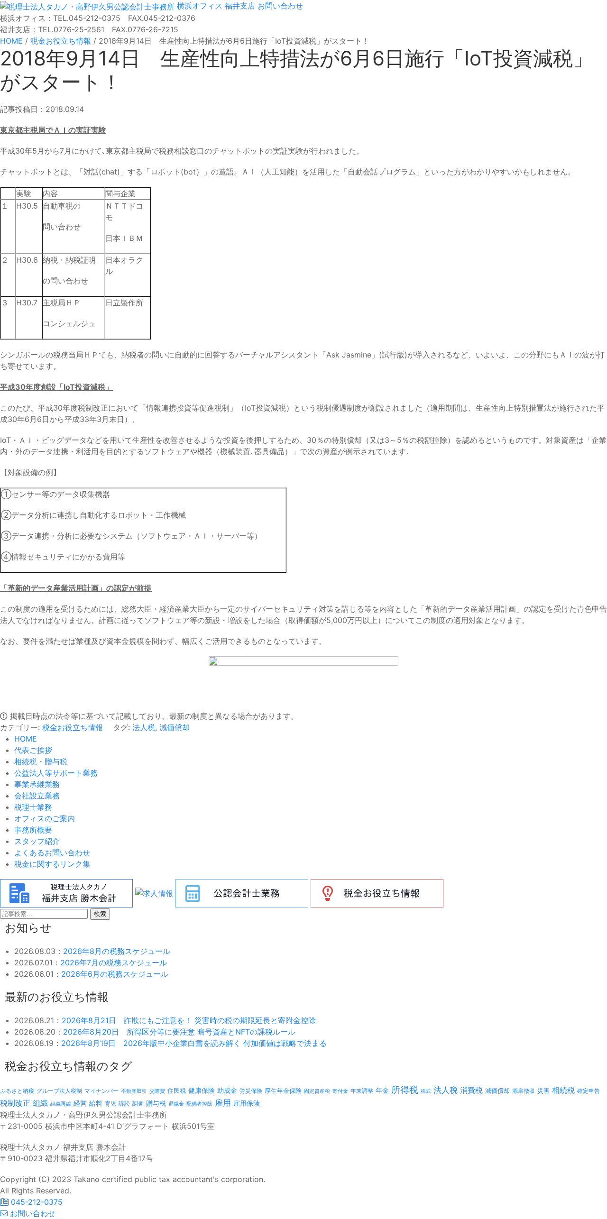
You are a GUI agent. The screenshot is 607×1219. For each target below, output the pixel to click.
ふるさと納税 (17, 1090)
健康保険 (201, 1090)
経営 (80, 1103)
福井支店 (238, 5)
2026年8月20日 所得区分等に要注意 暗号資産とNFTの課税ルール (179, 1031)
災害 (543, 1090)
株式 (426, 1091)
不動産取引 (134, 1091)
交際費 (157, 1091)
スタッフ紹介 (37, 841)
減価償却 (174, 727)
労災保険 (250, 1090)
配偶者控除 (199, 1104)
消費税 (471, 1090)
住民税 (176, 1090)
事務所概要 (33, 829)
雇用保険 (246, 1103)
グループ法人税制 (59, 1091)
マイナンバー (101, 1090)
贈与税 (156, 1103)
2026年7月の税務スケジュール (113, 962)
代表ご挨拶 (33, 750)
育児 (110, 1103)
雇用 (223, 1103)
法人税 (143, 727)
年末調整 (361, 1090)
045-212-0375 (36, 1202)
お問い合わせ (279, 5)
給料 (95, 1103)
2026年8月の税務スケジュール (116, 951)
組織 (40, 1103)
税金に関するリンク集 (52, 864)
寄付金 (340, 1091)
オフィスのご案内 (44, 818)
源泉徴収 (523, 1090)
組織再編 (60, 1103)
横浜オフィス (199, 5)
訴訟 (124, 1103)
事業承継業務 (37, 784)
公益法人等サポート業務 (56, 773)
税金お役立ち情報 (72, 727)
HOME (25, 738)
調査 (138, 1103)
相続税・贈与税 (40, 761)
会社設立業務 (37, 795)
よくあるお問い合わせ (52, 852)
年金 (382, 1090)
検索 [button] (100, 913)
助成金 (227, 1090)
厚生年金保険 (283, 1090)
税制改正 (15, 1103)
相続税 (563, 1090)
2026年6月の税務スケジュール (114, 974)
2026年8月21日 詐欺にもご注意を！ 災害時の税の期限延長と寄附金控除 (189, 1020)
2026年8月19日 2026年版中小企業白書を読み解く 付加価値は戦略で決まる (194, 1043)
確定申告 (588, 1091)
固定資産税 (317, 1091)
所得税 (404, 1089)
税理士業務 (33, 807)
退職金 (176, 1103)
